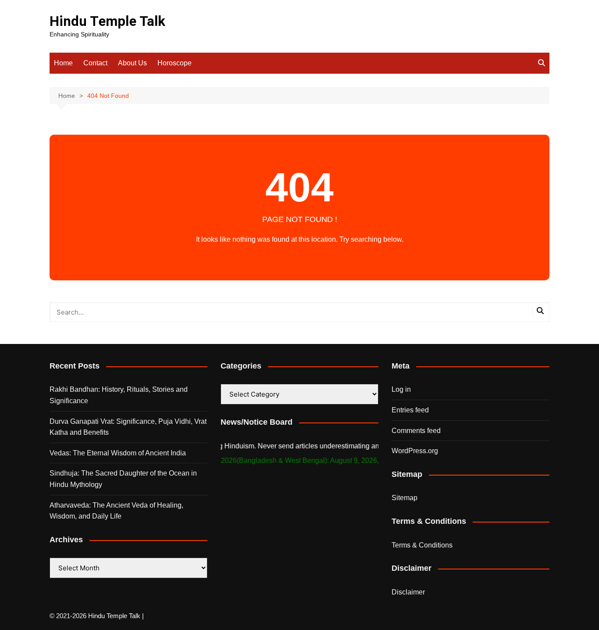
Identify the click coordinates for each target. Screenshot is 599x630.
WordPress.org (415, 451)
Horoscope (174, 63)
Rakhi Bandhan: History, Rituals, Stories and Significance (119, 395)
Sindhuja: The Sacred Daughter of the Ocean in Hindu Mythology (123, 478)
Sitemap (404, 497)
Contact (95, 63)
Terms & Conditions (422, 545)
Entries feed (410, 410)
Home (63, 63)
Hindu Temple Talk (107, 21)
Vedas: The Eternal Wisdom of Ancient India (118, 453)
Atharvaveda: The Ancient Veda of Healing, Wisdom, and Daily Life (116, 510)
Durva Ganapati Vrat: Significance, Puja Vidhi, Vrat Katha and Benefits (128, 427)
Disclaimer (408, 592)
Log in (401, 389)
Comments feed (416, 430)
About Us (132, 63)
